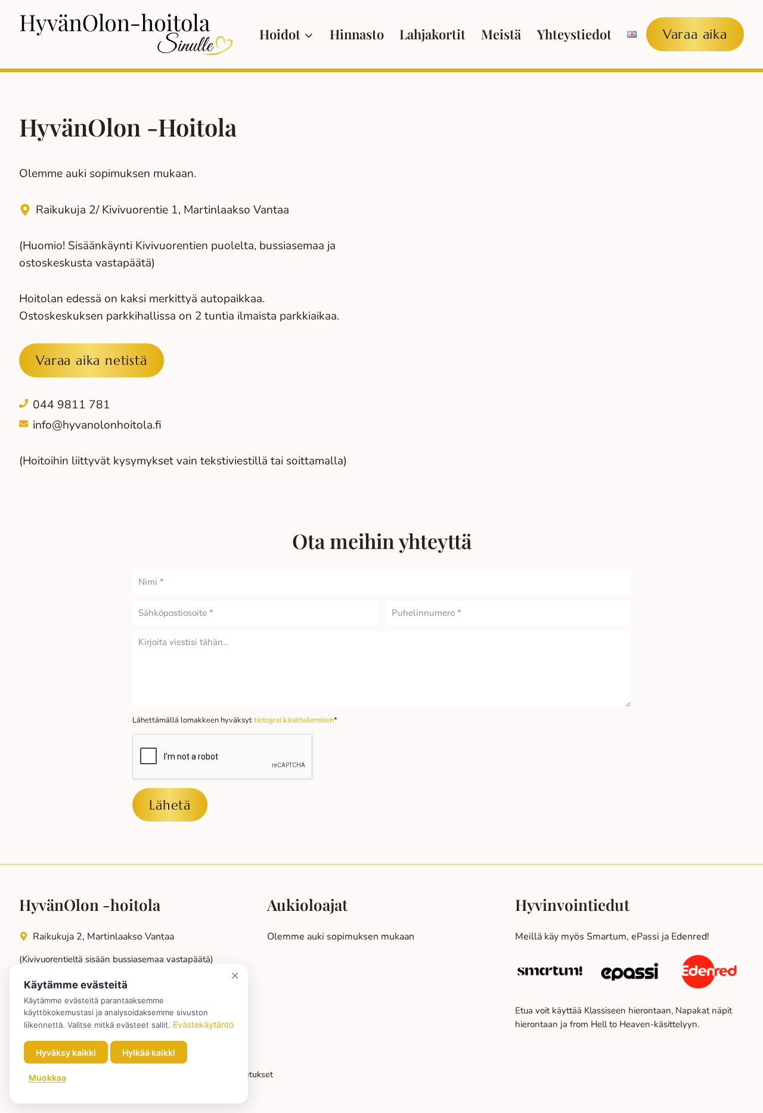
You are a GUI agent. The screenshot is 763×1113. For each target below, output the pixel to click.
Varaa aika (695, 34)
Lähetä (170, 805)
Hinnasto (357, 34)
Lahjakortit (432, 34)
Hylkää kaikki (148, 1052)
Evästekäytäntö (203, 1024)
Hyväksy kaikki (66, 1052)
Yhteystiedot (574, 34)
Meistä (501, 34)
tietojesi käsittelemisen (294, 720)
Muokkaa (47, 1077)
